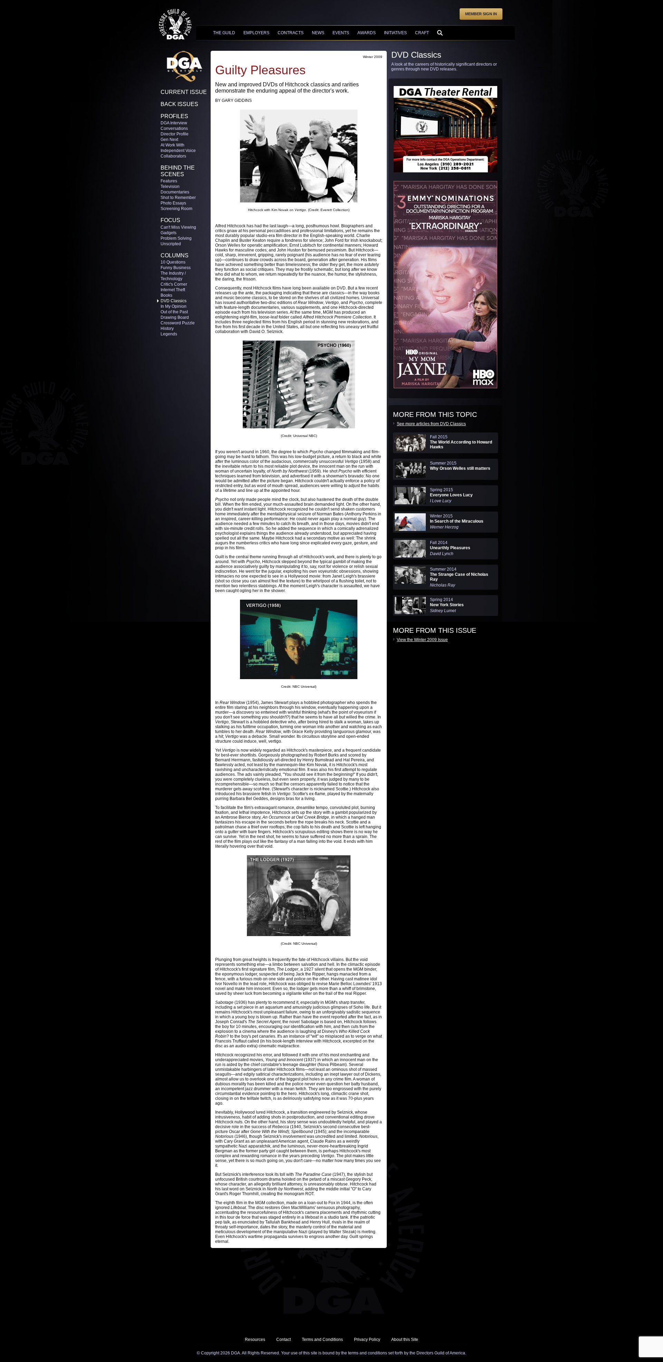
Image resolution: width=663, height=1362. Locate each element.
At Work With (172, 145)
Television (170, 186)
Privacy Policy (367, 1339)
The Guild (224, 32)
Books (166, 295)
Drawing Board (175, 317)
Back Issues (179, 104)
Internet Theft (173, 289)
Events (341, 32)
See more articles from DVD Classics (431, 423)
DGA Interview (174, 123)
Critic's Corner (174, 284)
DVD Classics (173, 300)
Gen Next (169, 139)
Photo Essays (173, 203)
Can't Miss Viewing (178, 227)
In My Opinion (173, 306)
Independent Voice (178, 150)
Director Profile (175, 134)
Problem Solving (176, 238)
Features (169, 181)
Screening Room (176, 208)
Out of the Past (174, 311)
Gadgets (168, 232)
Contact (283, 1339)
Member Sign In (481, 14)
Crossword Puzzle (178, 323)
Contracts (291, 32)
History (167, 328)
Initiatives (395, 32)
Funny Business (176, 267)
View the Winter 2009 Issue (422, 639)
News (318, 32)
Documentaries (175, 192)
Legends (169, 334)
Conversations (174, 128)
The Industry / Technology (173, 276)
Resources (255, 1339)
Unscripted (171, 243)
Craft (422, 32)
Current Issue (184, 92)
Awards (366, 32)
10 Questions (173, 262)
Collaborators (173, 156)
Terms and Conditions (322, 1339)
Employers (256, 32)
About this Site (404, 1339)
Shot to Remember (178, 197)
